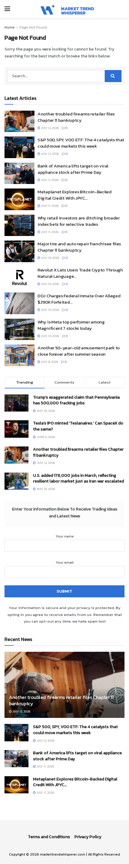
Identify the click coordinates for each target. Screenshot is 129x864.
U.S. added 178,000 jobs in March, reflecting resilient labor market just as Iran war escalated (78, 478)
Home (9, 27)
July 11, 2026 (49, 180)
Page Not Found (33, 27)
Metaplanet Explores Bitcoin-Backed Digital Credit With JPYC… (75, 194)
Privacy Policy (87, 837)
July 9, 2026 (49, 362)
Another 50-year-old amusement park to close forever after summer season (79, 350)
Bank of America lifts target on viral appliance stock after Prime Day (73, 169)
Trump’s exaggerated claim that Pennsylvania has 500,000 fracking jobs (76, 400)
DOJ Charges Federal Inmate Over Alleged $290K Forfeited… (79, 298)
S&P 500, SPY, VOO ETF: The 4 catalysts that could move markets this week (81, 142)
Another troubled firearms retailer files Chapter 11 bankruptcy (76, 117)
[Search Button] (113, 76)
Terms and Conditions (49, 837)
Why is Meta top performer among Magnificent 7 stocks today (71, 325)
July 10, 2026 (49, 258)
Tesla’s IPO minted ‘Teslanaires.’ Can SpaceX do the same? (78, 426)
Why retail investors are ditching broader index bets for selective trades (79, 221)
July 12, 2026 (49, 128)
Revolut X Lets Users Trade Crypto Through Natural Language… (80, 273)
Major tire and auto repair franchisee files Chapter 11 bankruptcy (79, 246)
